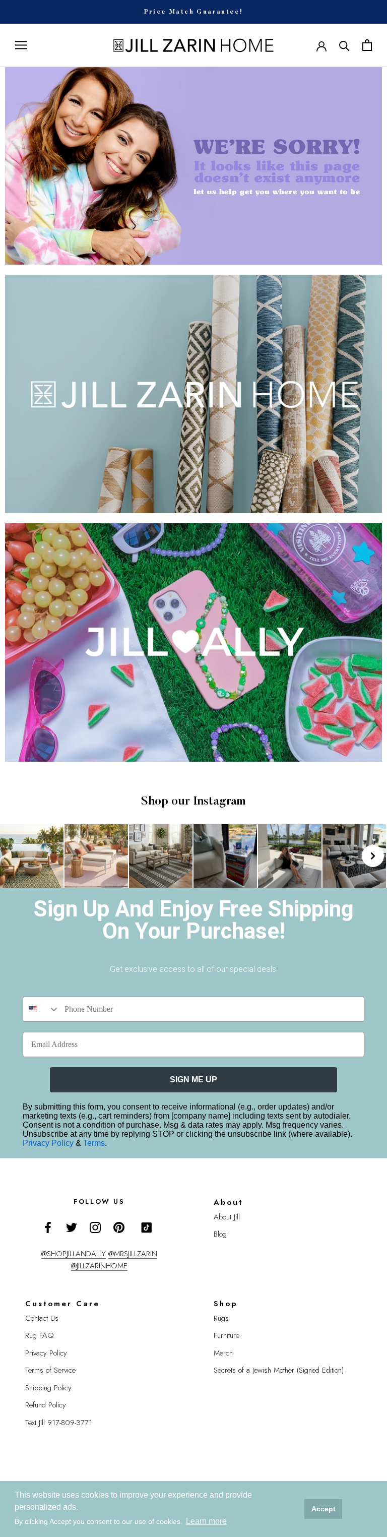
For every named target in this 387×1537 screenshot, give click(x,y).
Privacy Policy (49, 1143)
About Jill (227, 1216)
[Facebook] (47, 1226)
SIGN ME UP (193, 1079)
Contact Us (41, 1318)
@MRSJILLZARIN (132, 1253)
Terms (94, 1143)
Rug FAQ (39, 1335)
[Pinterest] (118, 1226)
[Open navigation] (21, 45)
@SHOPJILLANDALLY (73, 1253)
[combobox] (41, 1009)
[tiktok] (146, 1227)
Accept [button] (323, 1509)
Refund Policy (45, 1404)
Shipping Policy (48, 1387)
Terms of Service (50, 1370)
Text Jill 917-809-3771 (58, 1422)
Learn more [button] (206, 1521)
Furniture (226, 1335)
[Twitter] (71, 1226)
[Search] (344, 45)
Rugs (221, 1318)
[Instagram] (95, 1226)
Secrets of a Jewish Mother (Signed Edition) (279, 1370)
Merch (223, 1353)
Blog (220, 1234)
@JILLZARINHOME (99, 1265)
